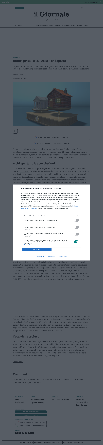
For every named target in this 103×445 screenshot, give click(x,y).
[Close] (86, 189)
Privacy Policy (63, 256)
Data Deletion (40, 256)
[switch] (76, 220)
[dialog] (51, 222)
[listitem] (51, 216)
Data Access (51, 256)
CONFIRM (37, 249)
